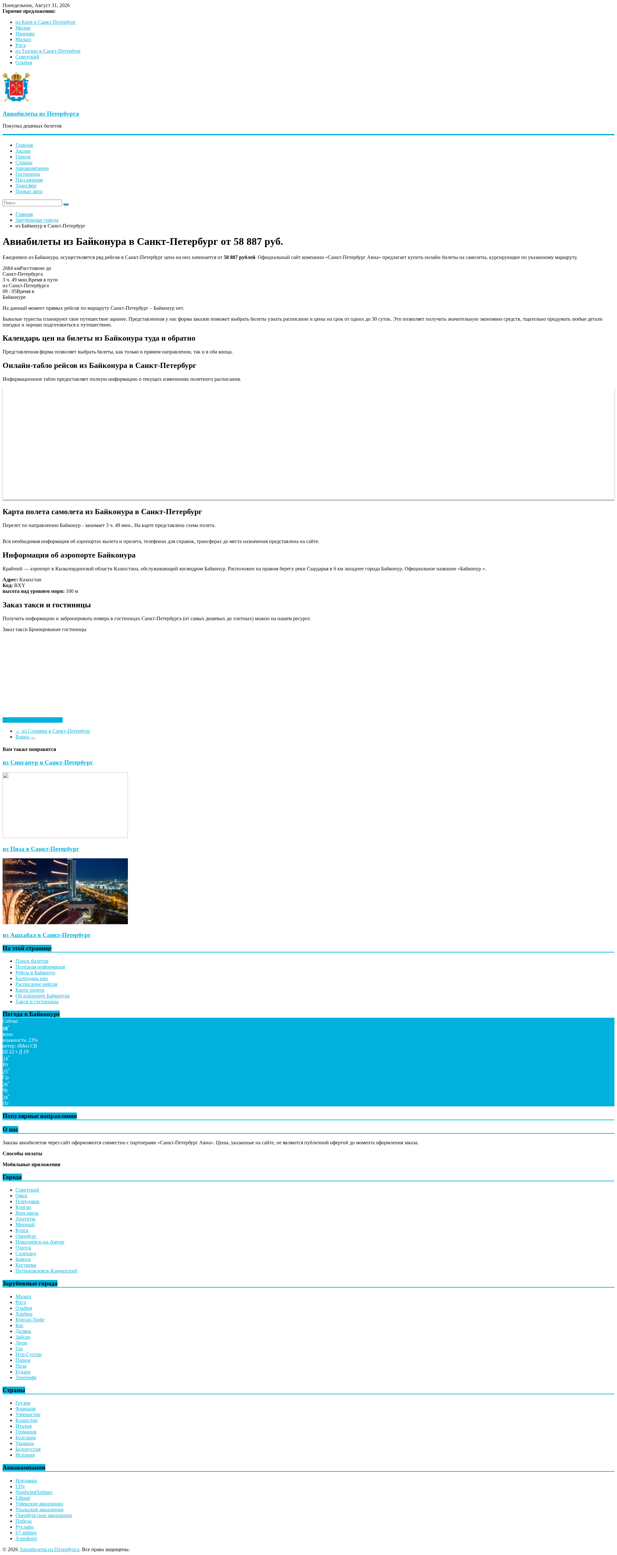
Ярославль (27, 1213)
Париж (23, 1360)
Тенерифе (26, 1377)
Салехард (25, 1253)
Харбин (23, 1314)
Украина (24, 1443)
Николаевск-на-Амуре (39, 1242)
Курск (22, 1230)
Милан (23, 28)
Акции (23, 151)
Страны (23, 162)
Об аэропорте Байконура (42, 995)
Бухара (23, 1371)
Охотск (23, 1247)
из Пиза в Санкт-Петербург (41, 848)
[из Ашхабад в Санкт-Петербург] (65, 922)
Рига (20, 45)
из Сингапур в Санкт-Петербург (48, 762)
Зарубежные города (36, 220)
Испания (25, 1455)
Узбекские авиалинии (39, 1503)
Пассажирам (29, 180)
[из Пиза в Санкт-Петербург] (65, 836)
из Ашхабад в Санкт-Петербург (47, 935)
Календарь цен (31, 978)
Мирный (25, 1224)
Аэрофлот (26, 1538)
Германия (25, 1431)
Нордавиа (26, 1480)
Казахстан (26, 1420)
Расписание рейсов (36, 984)
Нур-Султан (28, 1354)
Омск (21, 1195)
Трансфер (25, 185)
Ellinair (22, 1498)
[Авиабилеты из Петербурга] (16, 101)
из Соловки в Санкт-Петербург (52, 731)
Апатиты (25, 1218)
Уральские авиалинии (39, 1509)
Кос (19, 1325)
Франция (25, 1408)
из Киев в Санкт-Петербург (45, 22)
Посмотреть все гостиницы (33, 720)
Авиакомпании (32, 168)
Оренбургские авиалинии (43, 1515)
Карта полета (29, 990)
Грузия (22, 1403)
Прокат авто (28, 191)
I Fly (20, 1486)
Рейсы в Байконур (35, 972)
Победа (23, 1521)
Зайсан (23, 1337)
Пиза (20, 1366)
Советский (27, 56)
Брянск (23, 1259)
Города (23, 156)
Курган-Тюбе (29, 1319)
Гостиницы (27, 174)
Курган (23, 1207)
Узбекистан (27, 1414)
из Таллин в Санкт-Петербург (48, 51)
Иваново (25, 33)
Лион (21, 1342)
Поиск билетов (32, 961)
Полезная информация (40, 967)
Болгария (25, 1437)
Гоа (19, 1348)
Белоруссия (27, 1449)
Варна (25, 736)
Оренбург (26, 1236)
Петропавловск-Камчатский (46, 1270)
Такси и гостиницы (36, 1001)
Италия (23, 1426)
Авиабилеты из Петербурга (41, 113)
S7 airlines (26, 1532)
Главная (24, 145)
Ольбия (23, 62)
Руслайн (24, 1527)
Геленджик (27, 1201)
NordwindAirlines (33, 1492)
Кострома (25, 1265)
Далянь (23, 1331)
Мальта (23, 39)
